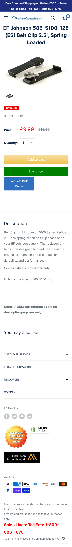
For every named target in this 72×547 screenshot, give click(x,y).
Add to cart (36, 159)
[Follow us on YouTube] (22, 416)
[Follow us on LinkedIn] (29, 416)
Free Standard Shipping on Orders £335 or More (36, 3)
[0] (64, 18)
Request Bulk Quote (19, 183)
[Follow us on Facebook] (7, 416)
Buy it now (36, 171)
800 (44, 8)
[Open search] (53, 18)
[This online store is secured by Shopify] (39, 427)
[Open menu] (6, 17)
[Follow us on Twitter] (14, 416)
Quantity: (11, 143)
